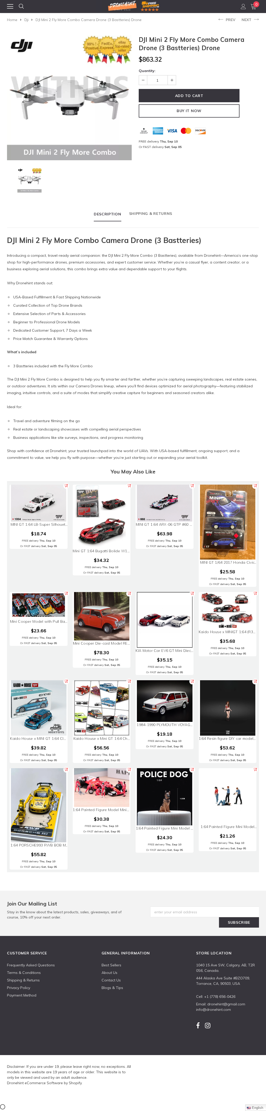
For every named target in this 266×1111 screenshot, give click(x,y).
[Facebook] (198, 1026)
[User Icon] (243, 6)
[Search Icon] (21, 6)
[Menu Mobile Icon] (10, 6)
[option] (69, 97)
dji (26, 19)
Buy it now (189, 110)
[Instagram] (207, 1026)
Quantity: (147, 70)
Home (12, 19)
